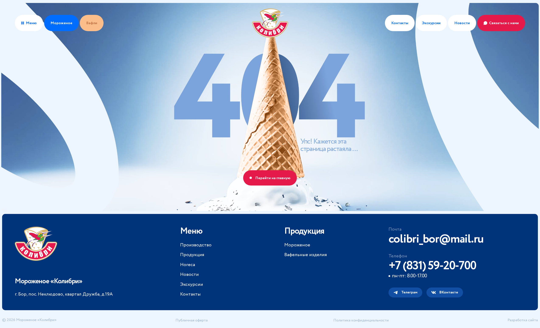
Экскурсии (431, 23)
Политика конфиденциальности (361, 320)
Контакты (399, 23)
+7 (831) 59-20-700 (432, 266)
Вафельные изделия (305, 254)
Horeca (187, 264)
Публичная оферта (191, 320)
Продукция (192, 254)
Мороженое (297, 245)
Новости (462, 23)
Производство (196, 245)
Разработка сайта (523, 320)
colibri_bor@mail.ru (436, 239)
